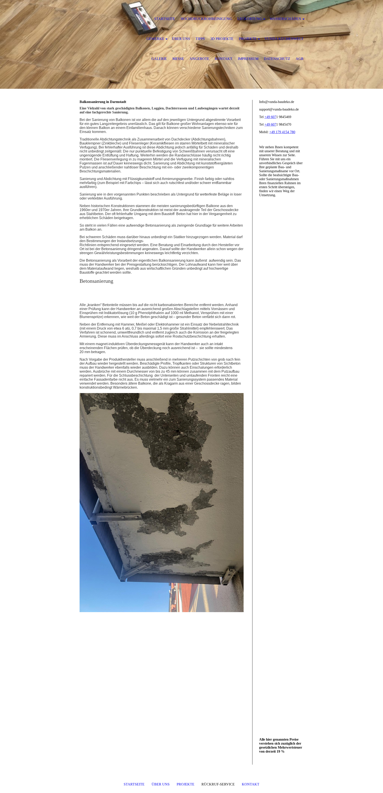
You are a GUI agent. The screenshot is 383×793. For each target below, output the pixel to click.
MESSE (178, 59)
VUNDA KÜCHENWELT (283, 39)
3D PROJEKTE (221, 39)
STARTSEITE (134, 784)
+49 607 (270, 117)
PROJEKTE (185, 784)
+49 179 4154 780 (282, 132)
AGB (299, 59)
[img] (100, 19)
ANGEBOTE (199, 59)
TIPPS (200, 39)
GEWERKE (155, 39)
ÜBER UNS (161, 784)
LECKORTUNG (249, 19)
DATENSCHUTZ (277, 59)
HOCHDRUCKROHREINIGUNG (206, 19)
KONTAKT (250, 784)
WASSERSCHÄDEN (285, 19)
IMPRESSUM (248, 59)
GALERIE (159, 59)
